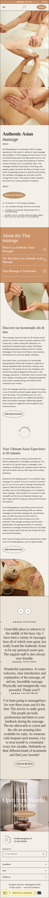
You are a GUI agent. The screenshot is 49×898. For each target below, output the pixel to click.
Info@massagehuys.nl (23, 839)
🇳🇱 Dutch (43, 2)
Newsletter (6, 849)
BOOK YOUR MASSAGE (14, 195)
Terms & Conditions (31, 887)
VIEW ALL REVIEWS (24, 764)
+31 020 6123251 (20, 841)
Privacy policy (15, 887)
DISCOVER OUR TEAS (13, 549)
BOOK (41, 7)
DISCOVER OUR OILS (13, 414)
